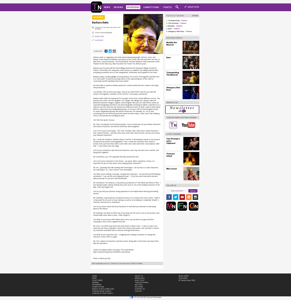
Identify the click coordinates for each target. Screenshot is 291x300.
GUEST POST (140, 280)
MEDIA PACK (139, 278)
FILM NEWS (183, 278)
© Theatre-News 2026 (187, 280)
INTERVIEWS (96, 284)
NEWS (94, 278)
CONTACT (138, 291)
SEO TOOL (139, 284)
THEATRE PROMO (141, 282)
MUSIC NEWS (184, 276)
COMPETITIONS (98, 287)
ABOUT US (139, 276)
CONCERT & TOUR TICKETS (102, 293)
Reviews (118, 7)
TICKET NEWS (97, 280)
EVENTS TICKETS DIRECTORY (103, 289)
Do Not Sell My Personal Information (148, 297)
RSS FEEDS (139, 287)
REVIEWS (95, 282)
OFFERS (195, 16)
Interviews (133, 7)
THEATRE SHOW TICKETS (101, 291)
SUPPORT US (140, 289)
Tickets (167, 7)
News (107, 7)
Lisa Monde (99, 40)
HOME (94, 276)
